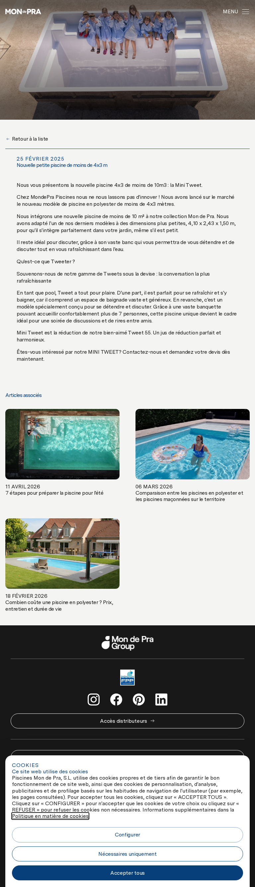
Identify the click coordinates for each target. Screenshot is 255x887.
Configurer (127, 834)
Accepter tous (127, 873)
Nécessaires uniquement (127, 854)
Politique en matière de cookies (50, 816)
